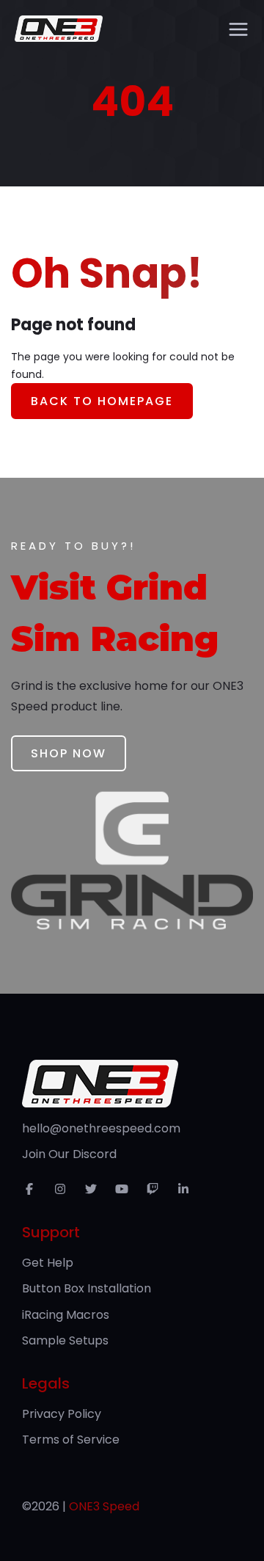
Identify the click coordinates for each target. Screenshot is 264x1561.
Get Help (47, 1262)
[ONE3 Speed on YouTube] (125, 1189)
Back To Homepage (102, 401)
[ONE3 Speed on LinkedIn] (187, 1189)
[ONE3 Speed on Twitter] (95, 1189)
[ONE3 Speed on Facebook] (33, 1189)
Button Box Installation (86, 1288)
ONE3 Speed (104, 1506)
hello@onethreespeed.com (101, 1128)
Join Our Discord (69, 1154)
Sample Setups (65, 1340)
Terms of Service (71, 1439)
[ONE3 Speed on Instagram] (64, 1189)
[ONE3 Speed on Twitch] (156, 1189)
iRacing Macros (65, 1314)
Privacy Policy (61, 1413)
